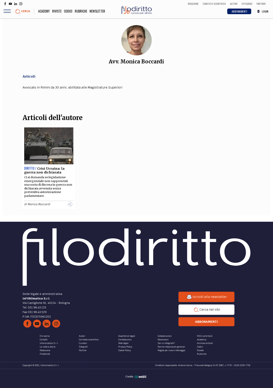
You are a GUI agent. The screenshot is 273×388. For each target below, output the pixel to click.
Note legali (123, 343)
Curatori (83, 343)
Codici (68, 11)
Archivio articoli (205, 343)
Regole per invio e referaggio (171, 350)
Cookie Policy (124, 350)
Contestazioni (125, 339)
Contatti (44, 339)
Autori (82, 336)
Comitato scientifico (89, 339)
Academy (44, 11)
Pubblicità (45, 354)
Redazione (45, 350)
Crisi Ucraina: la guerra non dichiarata (44, 170)
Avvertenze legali (126, 336)
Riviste (57, 11)
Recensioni (163, 339)
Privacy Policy (125, 346)
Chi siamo (45, 336)
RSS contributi (204, 336)
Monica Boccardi (39, 204)
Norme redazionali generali (171, 346)
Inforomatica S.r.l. (49, 343)
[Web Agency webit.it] (141, 376)
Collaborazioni (165, 336)
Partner (83, 350)
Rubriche (81, 11)
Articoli (29, 76)
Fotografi (83, 346)
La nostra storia (47, 346)
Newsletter (97, 11)
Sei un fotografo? (166, 343)
